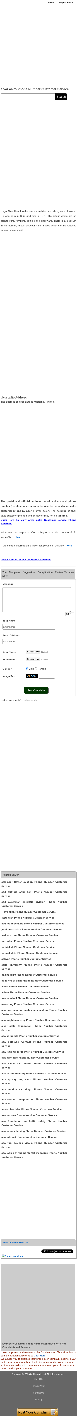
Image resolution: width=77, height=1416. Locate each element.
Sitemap (38, 1400)
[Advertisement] (38, 45)
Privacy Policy (38, 1386)
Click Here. (40, 1355)
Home (51, 3)
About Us (38, 1379)
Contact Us (38, 1393)
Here (17, 537)
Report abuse (66, 3)
